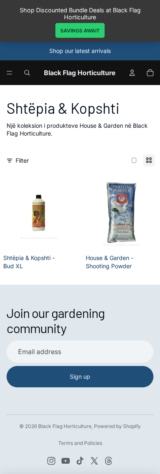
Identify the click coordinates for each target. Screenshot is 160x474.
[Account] (132, 73)
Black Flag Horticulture (64, 426)
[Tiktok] (80, 461)
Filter (22, 160)
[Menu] (9, 72)
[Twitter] (94, 461)
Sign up (80, 376)
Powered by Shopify (117, 426)
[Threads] (109, 461)
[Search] (27, 73)
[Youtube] (66, 461)
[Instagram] (51, 461)
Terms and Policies (80, 443)
